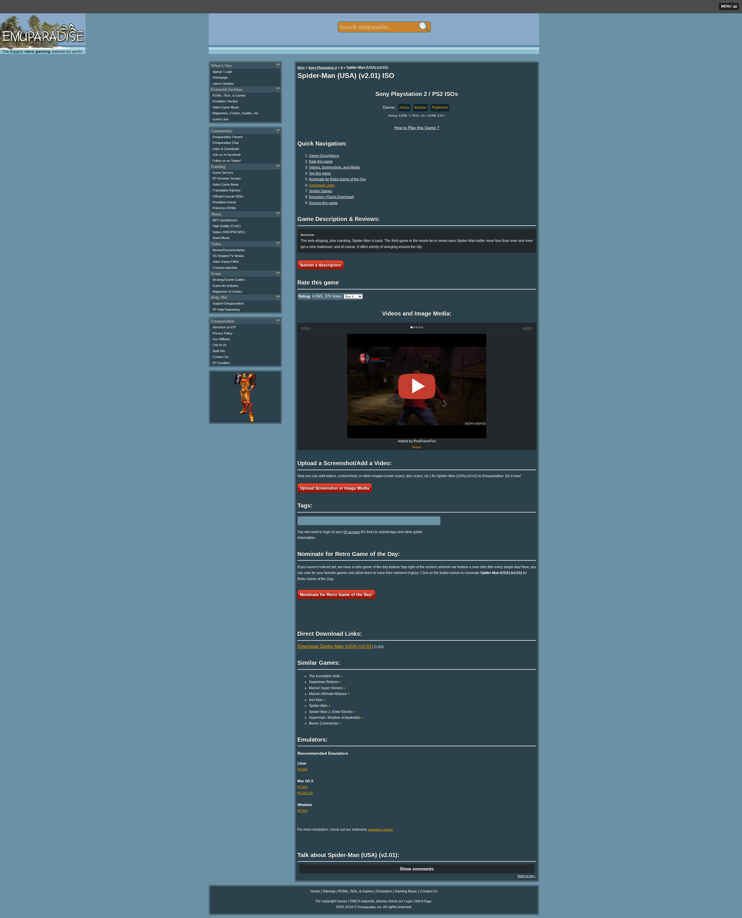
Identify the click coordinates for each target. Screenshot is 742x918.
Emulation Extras (224, 202)
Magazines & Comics (227, 291)
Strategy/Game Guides (228, 279)
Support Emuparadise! (228, 303)
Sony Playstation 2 (322, 67)
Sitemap (329, 891)
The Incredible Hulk (326, 676)
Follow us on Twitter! (226, 160)
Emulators (384, 891)
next (527, 328)
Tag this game (320, 173)
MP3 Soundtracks (225, 220)
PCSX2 (302, 769)
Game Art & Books (225, 285)
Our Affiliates (221, 339)
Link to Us (219, 345)
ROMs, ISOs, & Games (229, 95)
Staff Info (218, 351)
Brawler (420, 108)
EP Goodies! (221, 363)
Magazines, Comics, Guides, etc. (235, 113)
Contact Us (220, 356)
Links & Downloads (225, 149)
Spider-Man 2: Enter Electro (332, 712)
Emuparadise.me (369, 907)
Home (315, 891)
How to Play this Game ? (416, 127)
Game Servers (222, 172)
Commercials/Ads (224, 267)
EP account (351, 532)
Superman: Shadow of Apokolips (336, 718)
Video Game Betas (225, 184)
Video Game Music (225, 107)
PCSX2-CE (305, 793)
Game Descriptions (324, 156)
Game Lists (220, 119)
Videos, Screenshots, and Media (334, 167)
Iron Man (317, 700)
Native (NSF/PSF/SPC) (228, 232)
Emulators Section (225, 101)
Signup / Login (222, 71)
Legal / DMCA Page (417, 901)
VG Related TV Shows (228, 256)
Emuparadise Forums (227, 137)
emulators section (380, 829)
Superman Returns (325, 682)
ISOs (301, 67)
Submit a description (320, 265)
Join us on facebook (226, 154)
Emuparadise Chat (225, 142)
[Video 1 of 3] (416, 386)
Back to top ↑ (527, 876)
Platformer (440, 108)
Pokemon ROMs (224, 208)
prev (306, 328)
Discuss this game (323, 203)
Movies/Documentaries (228, 250)
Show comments (417, 868)
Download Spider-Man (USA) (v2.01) (335, 646)
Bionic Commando (325, 723)
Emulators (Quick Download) (331, 197)
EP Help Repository (226, 309)
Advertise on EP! (224, 327)
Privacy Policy (222, 333)
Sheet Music (221, 238)
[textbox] (384, 26)
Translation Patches (226, 190)
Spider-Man (319, 706)
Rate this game (321, 162)
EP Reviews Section (226, 178)
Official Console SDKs (227, 196)
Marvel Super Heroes (327, 688)
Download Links (321, 185)
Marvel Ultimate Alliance (329, 694)
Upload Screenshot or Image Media (334, 488)
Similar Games (320, 191)
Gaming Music (406, 891)
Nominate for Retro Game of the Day (337, 179)
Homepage (220, 77)
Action (404, 108)
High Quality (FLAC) (226, 226)
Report (416, 447)
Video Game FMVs (225, 261)
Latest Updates (223, 83)
